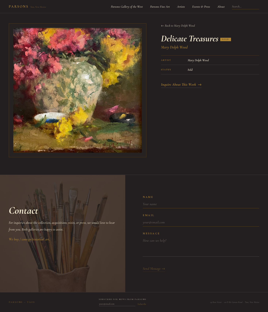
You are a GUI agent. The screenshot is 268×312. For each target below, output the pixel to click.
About (221, 7)
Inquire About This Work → (181, 84)
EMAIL (149, 215)
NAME (148, 197)
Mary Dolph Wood (174, 47)
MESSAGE (151, 233)
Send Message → (154, 268)
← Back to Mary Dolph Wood (178, 26)
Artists (181, 7)
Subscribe (141, 304)
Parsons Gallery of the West (127, 7)
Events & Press (201, 7)
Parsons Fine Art (160, 7)
